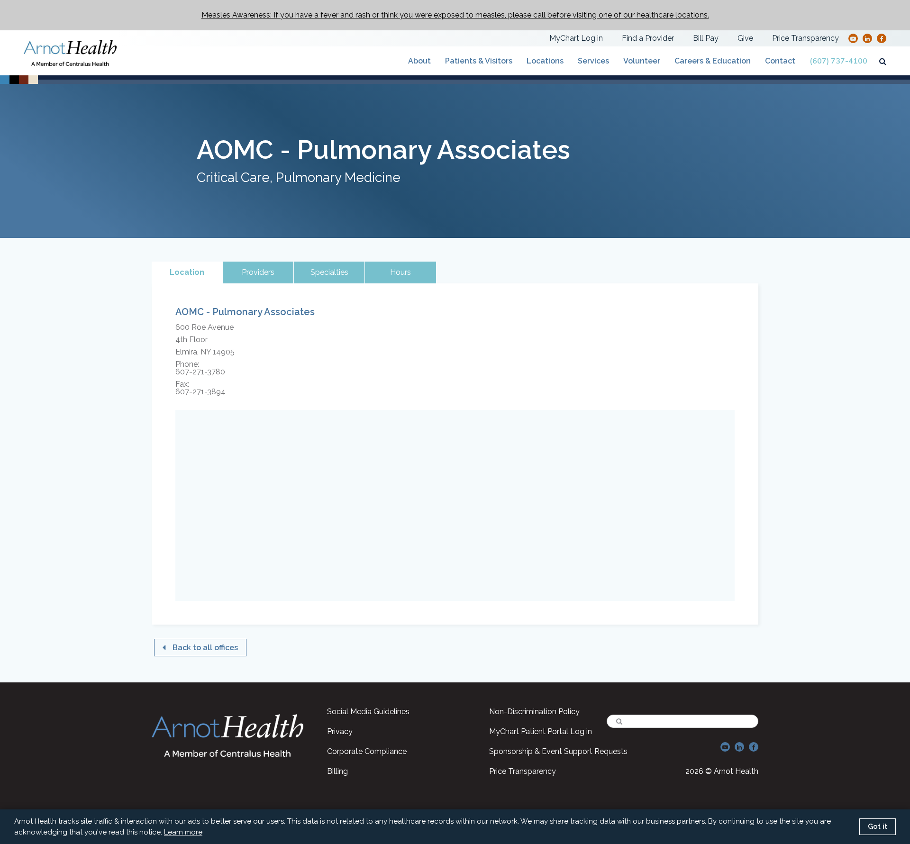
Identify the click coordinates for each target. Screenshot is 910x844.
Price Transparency (805, 38)
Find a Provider (648, 38)
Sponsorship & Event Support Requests (558, 751)
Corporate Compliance (367, 751)
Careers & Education (712, 60)
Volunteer (641, 60)
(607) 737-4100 (838, 61)
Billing (337, 771)
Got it (877, 826)
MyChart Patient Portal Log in (540, 731)
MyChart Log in (576, 38)
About (419, 60)
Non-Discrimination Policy (534, 711)
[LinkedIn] (867, 38)
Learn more (183, 832)
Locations (545, 60)
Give (745, 38)
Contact (780, 60)
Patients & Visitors (478, 60)
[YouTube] (853, 38)
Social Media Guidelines (368, 711)
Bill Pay (706, 38)
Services (593, 60)
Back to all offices (205, 647)
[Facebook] (881, 38)
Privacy (340, 731)
